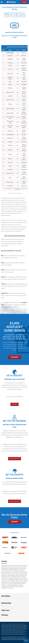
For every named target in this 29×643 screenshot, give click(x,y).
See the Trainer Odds (14, 458)
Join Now (14, 521)
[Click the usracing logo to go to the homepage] (11, 2)
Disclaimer (9, 638)
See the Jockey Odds (14, 501)
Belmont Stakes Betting (11, 639)
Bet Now (24, 2)
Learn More (14, 404)
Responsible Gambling (16, 638)
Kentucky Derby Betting (20, 639)
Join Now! (14, 357)
